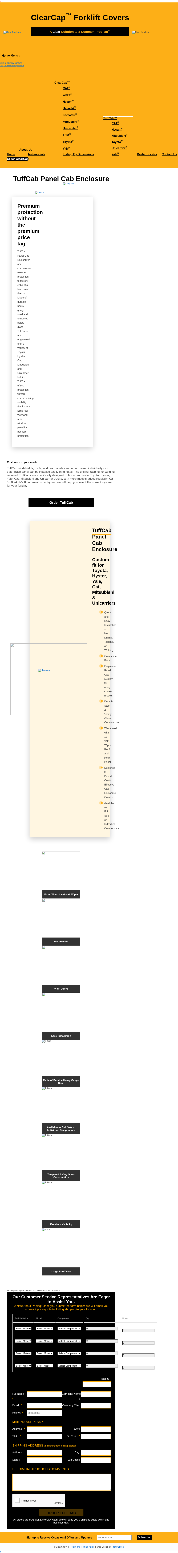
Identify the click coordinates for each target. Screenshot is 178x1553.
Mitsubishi (71, 121)
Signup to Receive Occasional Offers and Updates (59, 1537)
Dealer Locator (147, 154)
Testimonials (36, 154)
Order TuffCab (61, 502)
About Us (25, 149)
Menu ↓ (16, 55)
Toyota (68, 141)
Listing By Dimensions (78, 154)
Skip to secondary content (12, 65)
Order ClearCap (18, 159)
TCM (67, 135)
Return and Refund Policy (82, 1547)
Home (6, 55)
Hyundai (69, 108)
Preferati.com (118, 1547)
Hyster (68, 101)
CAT (66, 88)
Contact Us (169, 154)
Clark (67, 94)
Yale (66, 148)
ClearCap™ (62, 82)
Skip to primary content (11, 63)
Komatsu (70, 115)
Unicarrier (70, 128)
